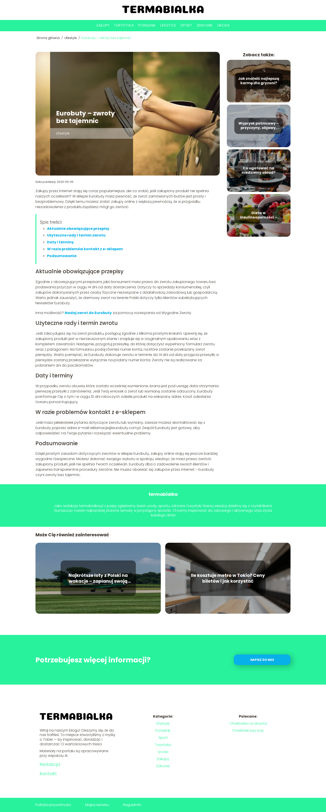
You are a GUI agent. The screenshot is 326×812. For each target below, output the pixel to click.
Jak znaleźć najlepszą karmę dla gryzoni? (258, 81)
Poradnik (147, 25)
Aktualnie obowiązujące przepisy (78, 228)
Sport (186, 25)
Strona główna (49, 38)
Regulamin (132, 804)
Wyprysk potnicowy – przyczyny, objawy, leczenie (258, 126)
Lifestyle (168, 25)
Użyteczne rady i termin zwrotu (76, 235)
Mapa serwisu (97, 804)
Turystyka (124, 25)
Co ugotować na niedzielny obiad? (258, 170)
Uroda (223, 25)
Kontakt (48, 774)
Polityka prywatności (53, 804)
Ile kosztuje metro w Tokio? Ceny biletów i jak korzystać (228, 578)
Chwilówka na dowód (248, 723)
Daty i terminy (60, 242)
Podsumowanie (62, 255)
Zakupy (103, 25)
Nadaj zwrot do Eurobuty (88, 312)
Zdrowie (205, 25)
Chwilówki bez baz (248, 730)
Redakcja (50, 764)
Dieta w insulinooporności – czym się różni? (258, 215)
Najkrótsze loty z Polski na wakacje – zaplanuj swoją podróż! (98, 578)
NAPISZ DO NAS (262, 660)
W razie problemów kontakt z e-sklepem (85, 249)
